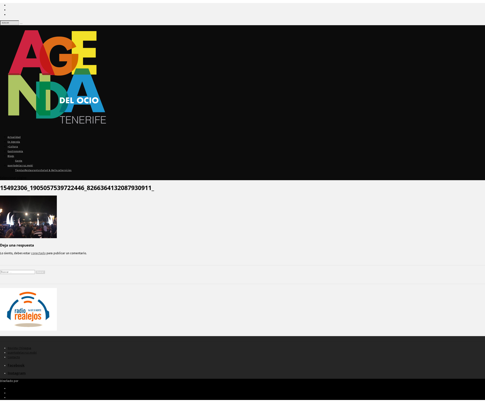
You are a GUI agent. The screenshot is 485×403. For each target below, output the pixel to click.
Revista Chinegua (19, 348)
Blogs (11, 156)
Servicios (66, 170)
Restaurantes (33, 170)
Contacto (14, 357)
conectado (38, 253)
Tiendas (20, 170)
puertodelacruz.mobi (20, 165)
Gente (18, 161)
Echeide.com (28, 381)
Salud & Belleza (50, 170)
